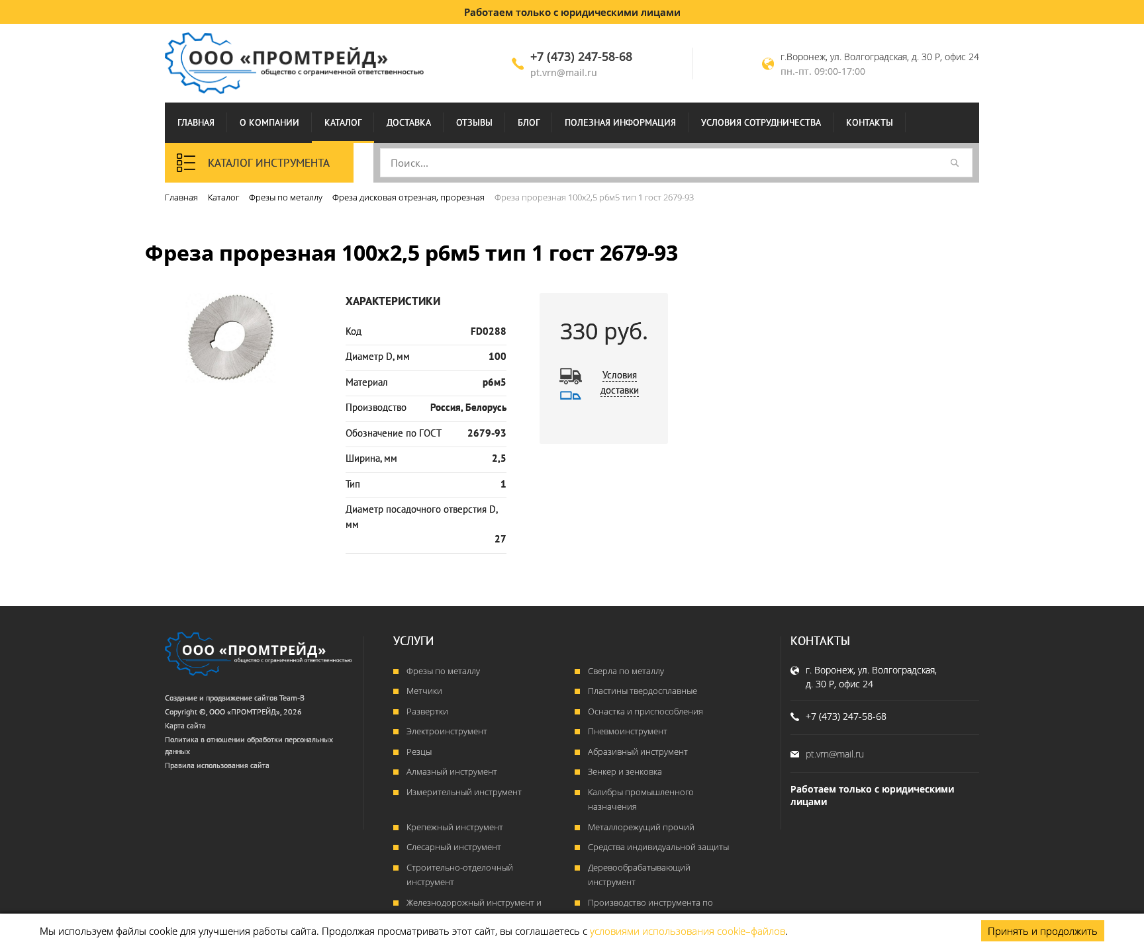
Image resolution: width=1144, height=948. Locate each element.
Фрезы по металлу (443, 671)
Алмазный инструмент (451, 771)
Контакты (869, 122)
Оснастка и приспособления (645, 711)
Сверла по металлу (626, 671)
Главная (196, 122)
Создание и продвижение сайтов (221, 698)
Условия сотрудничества (761, 122)
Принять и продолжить (1043, 930)
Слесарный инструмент (453, 847)
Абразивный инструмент (638, 751)
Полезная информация (620, 122)
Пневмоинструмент (627, 731)
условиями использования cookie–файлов (687, 930)
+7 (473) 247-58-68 (581, 56)
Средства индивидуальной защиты (658, 847)
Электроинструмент (446, 731)
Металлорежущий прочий (641, 827)
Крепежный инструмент (454, 827)
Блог (529, 122)
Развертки (427, 711)
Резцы (419, 751)
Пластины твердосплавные (642, 691)
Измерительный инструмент (464, 792)
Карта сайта (185, 725)
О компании (269, 122)
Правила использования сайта (217, 765)
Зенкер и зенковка (625, 771)
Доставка (409, 122)
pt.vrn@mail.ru (563, 72)
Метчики (424, 691)
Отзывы (474, 122)
